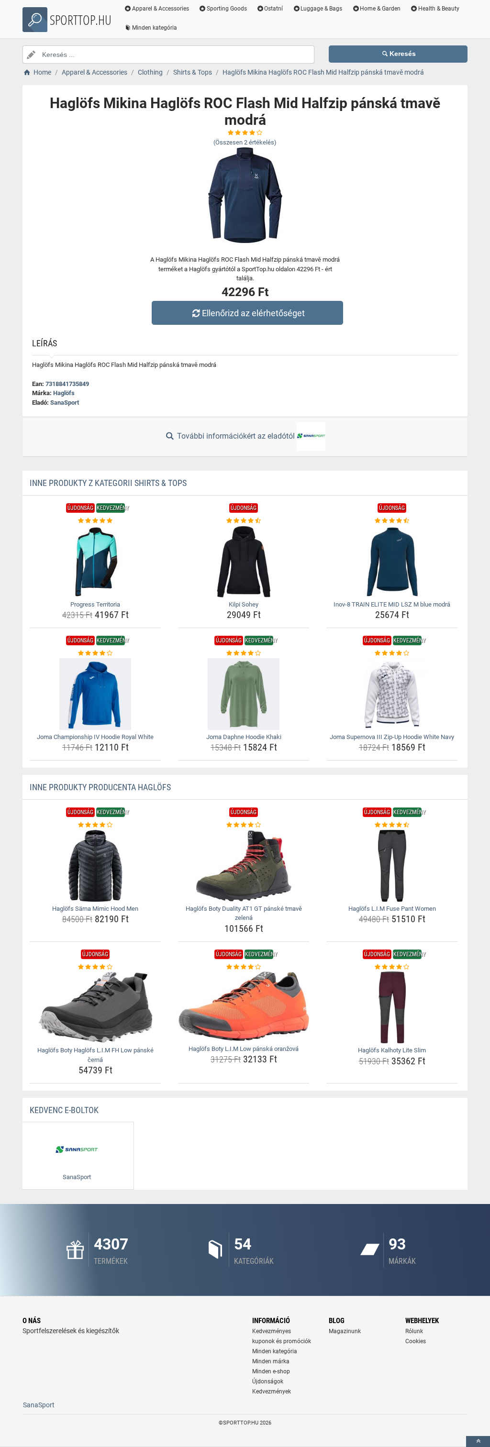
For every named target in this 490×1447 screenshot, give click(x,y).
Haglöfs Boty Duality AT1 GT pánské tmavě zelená (244, 913)
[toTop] (478, 1441)
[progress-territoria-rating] (95, 521)
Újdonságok (267, 1381)
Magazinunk (345, 1331)
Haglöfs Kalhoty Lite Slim (392, 1050)
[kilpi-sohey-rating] (243, 521)
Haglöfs (64, 393)
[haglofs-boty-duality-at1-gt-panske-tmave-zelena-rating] (243, 825)
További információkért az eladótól (236, 436)
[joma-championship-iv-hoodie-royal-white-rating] (95, 653)
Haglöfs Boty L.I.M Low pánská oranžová (244, 1048)
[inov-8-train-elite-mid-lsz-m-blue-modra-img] (392, 561)
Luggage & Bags (321, 8)
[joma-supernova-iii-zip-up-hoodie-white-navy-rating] (392, 653)
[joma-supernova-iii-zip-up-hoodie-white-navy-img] (392, 694)
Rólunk (414, 1331)
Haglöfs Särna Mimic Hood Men (95, 908)
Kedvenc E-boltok (64, 1110)
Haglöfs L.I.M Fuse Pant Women (392, 908)
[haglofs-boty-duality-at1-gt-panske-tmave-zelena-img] (243, 866)
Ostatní (273, 8)
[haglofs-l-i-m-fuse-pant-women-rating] (392, 825)
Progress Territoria (95, 604)
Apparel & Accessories (160, 8)
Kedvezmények (271, 1391)
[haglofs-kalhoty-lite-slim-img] (392, 1007)
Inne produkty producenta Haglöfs (100, 787)
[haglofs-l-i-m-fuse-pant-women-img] (392, 866)
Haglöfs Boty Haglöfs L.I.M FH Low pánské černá (95, 1055)
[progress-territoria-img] (95, 561)
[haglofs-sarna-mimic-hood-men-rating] (95, 825)
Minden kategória (154, 27)
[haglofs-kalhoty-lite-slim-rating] (392, 967)
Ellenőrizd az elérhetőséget (253, 313)
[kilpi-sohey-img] (243, 561)
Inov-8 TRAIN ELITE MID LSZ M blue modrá (392, 604)
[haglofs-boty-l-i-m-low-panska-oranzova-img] (243, 1007)
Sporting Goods (227, 8)
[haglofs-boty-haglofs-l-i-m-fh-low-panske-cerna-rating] (95, 967)
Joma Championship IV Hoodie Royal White (95, 736)
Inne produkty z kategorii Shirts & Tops (108, 483)
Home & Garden (380, 8)
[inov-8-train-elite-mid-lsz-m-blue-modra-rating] (392, 521)
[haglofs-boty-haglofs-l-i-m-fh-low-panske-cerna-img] (95, 1007)
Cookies (415, 1341)
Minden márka (271, 1361)
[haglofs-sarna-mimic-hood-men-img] (95, 866)
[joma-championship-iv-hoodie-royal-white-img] (95, 694)
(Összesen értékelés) (245, 142)
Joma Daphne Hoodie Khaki (243, 736)
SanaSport (64, 402)
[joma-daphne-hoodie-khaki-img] (243, 694)
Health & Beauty (438, 8)
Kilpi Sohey (243, 604)
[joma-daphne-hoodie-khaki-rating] (243, 653)
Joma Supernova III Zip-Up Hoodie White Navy (392, 736)
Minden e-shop (271, 1371)
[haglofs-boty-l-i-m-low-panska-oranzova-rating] (243, 967)
